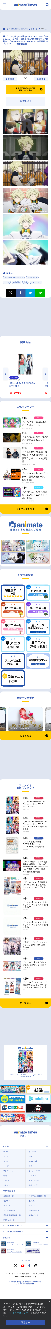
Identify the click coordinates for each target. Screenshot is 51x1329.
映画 (30, 1166)
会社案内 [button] (6, 1238)
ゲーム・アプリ (35, 1171)
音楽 (5, 1176)
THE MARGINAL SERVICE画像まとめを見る (25, 89)
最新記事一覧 (8, 1196)
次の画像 (40, 79)
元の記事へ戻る (25, 101)
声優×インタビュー (36, 1215)
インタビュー (36, 282)
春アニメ (6, 1201)
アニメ (6, 282)
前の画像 (11, 79)
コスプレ (32, 1176)
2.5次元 (6, 1180)
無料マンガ (33, 1185)
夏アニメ (32, 1201)
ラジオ (5, 1161)
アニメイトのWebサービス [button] (13, 1231)
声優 (25, 282)
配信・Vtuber (34, 1180)
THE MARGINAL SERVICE (13, 278)
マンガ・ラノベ (9, 1171)
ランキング (33, 1152)
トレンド (6, 1185)
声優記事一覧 (34, 1210)
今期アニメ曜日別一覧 (37, 1196)
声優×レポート (9, 1220)
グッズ (5, 1166)
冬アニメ (32, 1206)
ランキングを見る (25, 509)
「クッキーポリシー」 (19, 1313)
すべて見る (25, 1003)
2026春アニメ (32, 278)
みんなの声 (33, 1161)
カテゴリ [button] (6, 1146)
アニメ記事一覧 (9, 1210)
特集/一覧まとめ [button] (9, 1191)
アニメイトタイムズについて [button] (14, 1225)
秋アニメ (6, 1206)
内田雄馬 (16, 282)
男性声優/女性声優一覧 (12, 1215)
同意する (25, 1322)
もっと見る (25, 735)
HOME (5, 1152)
